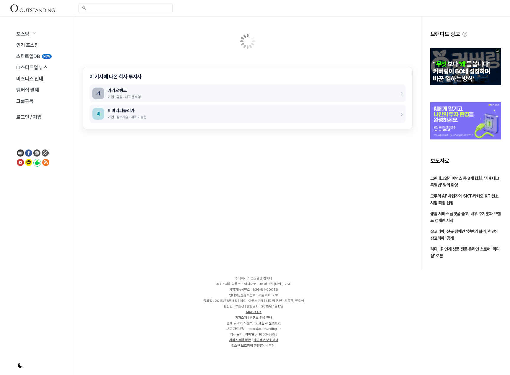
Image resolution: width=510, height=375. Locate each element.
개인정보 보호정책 (266, 340)
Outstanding (32, 8)
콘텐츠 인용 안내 (261, 317)
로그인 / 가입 (29, 117)
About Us (253, 312)
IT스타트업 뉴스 (32, 67)
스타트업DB (33, 56)
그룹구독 (24, 101)
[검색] (127, 8)
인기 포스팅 (27, 45)
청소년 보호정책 (242, 345)
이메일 (260, 323)
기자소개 (241, 317)
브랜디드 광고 (445, 34)
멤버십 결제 (27, 90)
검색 (84, 8)
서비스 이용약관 (240, 340)
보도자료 (439, 160)
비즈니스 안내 (29, 79)
